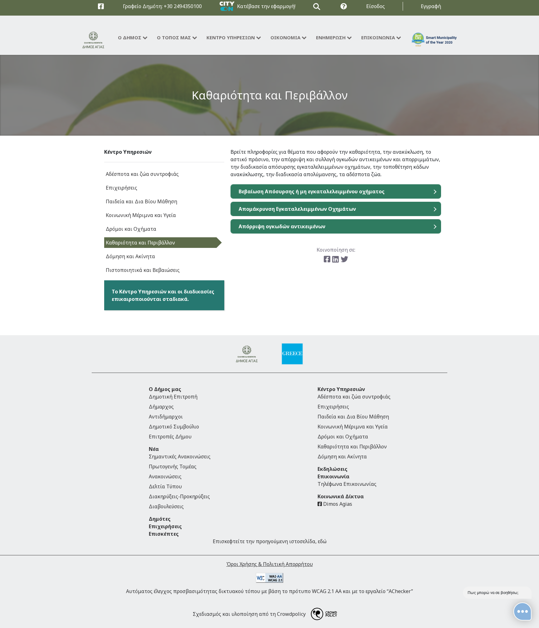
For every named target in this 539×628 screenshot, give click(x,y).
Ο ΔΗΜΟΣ (129, 37)
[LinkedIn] (336, 259)
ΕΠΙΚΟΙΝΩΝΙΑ (378, 37)
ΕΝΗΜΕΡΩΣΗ (331, 37)
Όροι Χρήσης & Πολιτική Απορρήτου (269, 564)
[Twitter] (344, 259)
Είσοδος (375, 6)
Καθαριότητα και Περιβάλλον (269, 95)
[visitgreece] (292, 353)
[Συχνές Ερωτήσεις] (343, 6)
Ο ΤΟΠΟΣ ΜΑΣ (174, 37)
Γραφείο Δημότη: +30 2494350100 (162, 6)
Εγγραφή (431, 6)
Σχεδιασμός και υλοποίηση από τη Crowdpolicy (249, 614)
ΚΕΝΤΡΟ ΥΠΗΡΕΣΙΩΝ (230, 37)
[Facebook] (328, 259)
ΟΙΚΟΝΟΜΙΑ (285, 37)
